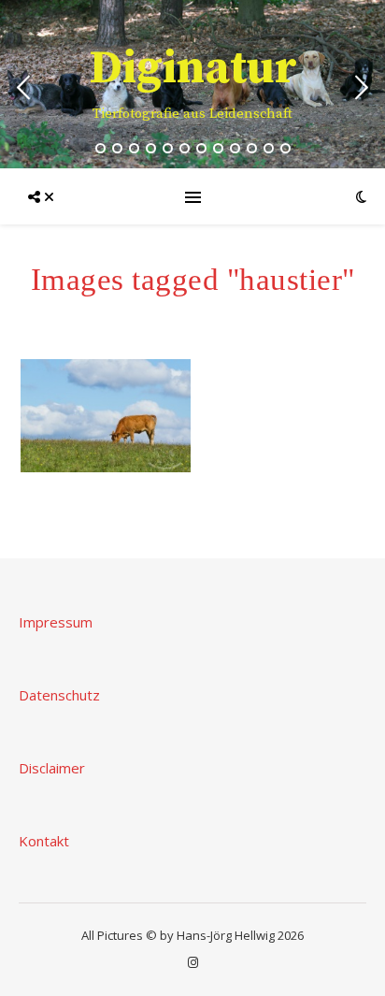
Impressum (56, 622)
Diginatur (193, 69)
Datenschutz (59, 695)
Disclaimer (52, 767)
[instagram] (193, 962)
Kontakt (44, 840)
